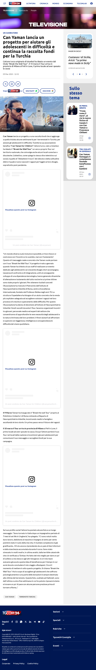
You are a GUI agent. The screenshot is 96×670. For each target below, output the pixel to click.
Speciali (56, 620)
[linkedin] (30, 622)
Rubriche (57, 629)
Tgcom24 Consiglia (62, 637)
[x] (25, 622)
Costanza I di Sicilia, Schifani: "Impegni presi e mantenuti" (79, 60)
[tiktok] (43, 622)
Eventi (56, 646)
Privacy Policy (18, 664)
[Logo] (15, 3)
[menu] (4, 3)
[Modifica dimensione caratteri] (18, 83)
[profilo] (91, 3)
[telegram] (34, 622)
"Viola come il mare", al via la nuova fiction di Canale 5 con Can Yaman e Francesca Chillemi (85, 122)
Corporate (6, 664)
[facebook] (12, 622)
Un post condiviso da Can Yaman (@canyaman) (32, 245)
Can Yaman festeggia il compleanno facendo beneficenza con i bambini (85, 161)
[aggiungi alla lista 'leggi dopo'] (11, 83)
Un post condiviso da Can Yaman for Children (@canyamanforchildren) (33, 404)
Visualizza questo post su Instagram (20, 210)
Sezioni (56, 612)
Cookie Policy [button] (32, 664)
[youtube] (39, 622)
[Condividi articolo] (5, 83)
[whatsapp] (21, 622)
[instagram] (16, 622)
